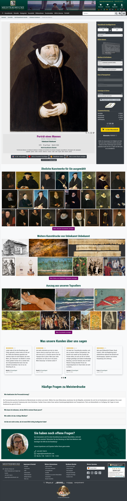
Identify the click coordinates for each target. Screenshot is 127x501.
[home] (2, 13)
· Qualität (47, 472)
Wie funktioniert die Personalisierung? (16, 394)
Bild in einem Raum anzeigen (77, 156)
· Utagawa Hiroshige (70, 474)
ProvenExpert (14, 370)
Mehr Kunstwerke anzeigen (63, 332)
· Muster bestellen (49, 479)
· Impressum (27, 468)
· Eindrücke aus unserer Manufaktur (53, 474)
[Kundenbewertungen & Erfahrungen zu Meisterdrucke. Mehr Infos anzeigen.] (116, 470)
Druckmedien (49, 13)
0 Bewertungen (52, 160)
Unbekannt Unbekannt (34, 17)
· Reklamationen (27, 477)
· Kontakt (26, 466)
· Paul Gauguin (69, 470)
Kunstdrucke (8, 13)
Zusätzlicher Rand (101, 33)
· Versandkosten (48, 470)
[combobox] (110, 35)
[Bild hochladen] (124, 13)
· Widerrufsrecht (27, 474)
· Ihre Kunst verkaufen (50, 468)
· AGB (25, 470)
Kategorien (23, 13)
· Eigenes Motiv (48, 466)
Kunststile (31, 13)
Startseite (3, 17)
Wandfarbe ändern (58, 156)
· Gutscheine (48, 477)
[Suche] (116, 13)
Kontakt (66, 13)
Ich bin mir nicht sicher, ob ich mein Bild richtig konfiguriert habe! (25, 422)
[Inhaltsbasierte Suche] (120, 13)
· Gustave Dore (69, 477)
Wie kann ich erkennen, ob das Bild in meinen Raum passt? (23, 410)
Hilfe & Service (58, 13)
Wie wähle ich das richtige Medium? (16, 416)
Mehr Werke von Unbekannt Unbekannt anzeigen (63, 278)
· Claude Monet (69, 468)
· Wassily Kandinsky (70, 472)
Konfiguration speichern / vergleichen (111, 100)
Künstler (16, 13)
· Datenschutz (27, 472)
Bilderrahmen (40, 13)
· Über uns (26, 479)
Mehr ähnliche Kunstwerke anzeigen (63, 229)
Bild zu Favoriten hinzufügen (39, 156)
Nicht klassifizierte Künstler (21, 17)
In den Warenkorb (111, 130)
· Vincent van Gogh (70, 466)
